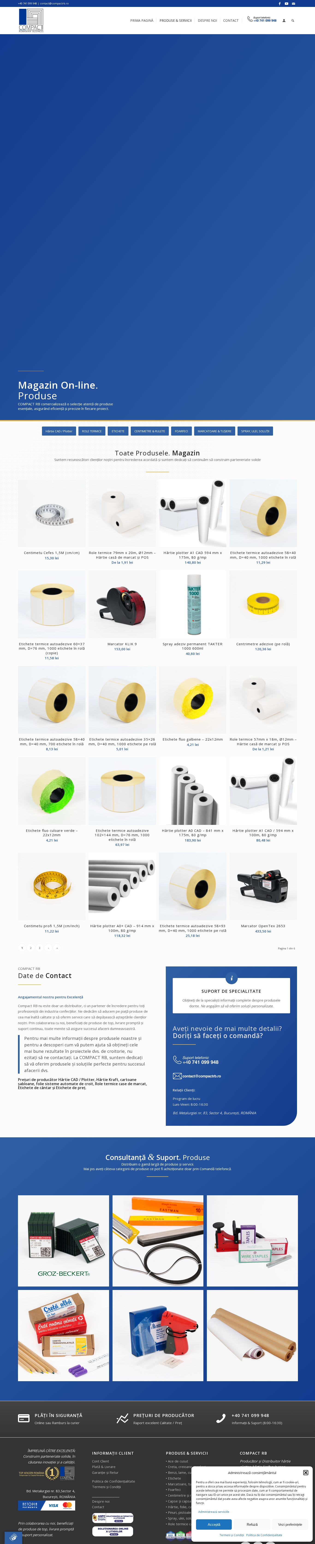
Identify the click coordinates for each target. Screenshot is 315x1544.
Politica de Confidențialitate (264, 1535)
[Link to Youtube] (286, 3)
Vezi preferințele (290, 1524)
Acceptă (214, 1524)
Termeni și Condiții (232, 1535)
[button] (305, 1472)
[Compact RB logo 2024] (31, 20)
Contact (98, 1507)
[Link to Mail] (293, 3)
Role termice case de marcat (191, 1524)
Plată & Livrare (104, 1466)
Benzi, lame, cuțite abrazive (189, 1472)
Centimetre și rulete (183, 1495)
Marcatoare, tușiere (183, 1484)
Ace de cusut (178, 1461)
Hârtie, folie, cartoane (185, 1507)
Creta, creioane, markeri (187, 1466)
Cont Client (100, 1461)
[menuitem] (141, 20)
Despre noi (101, 1501)
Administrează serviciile (213, 1512)
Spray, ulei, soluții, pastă (187, 1518)
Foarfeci (174, 1489)
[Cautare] (292, 20)
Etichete (174, 1478)
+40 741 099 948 (250, 1415)
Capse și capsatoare (184, 1501)
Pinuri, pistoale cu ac (184, 1512)
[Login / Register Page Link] (283, 21)
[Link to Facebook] (279, 3)
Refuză (252, 1524)
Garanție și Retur (105, 1472)
